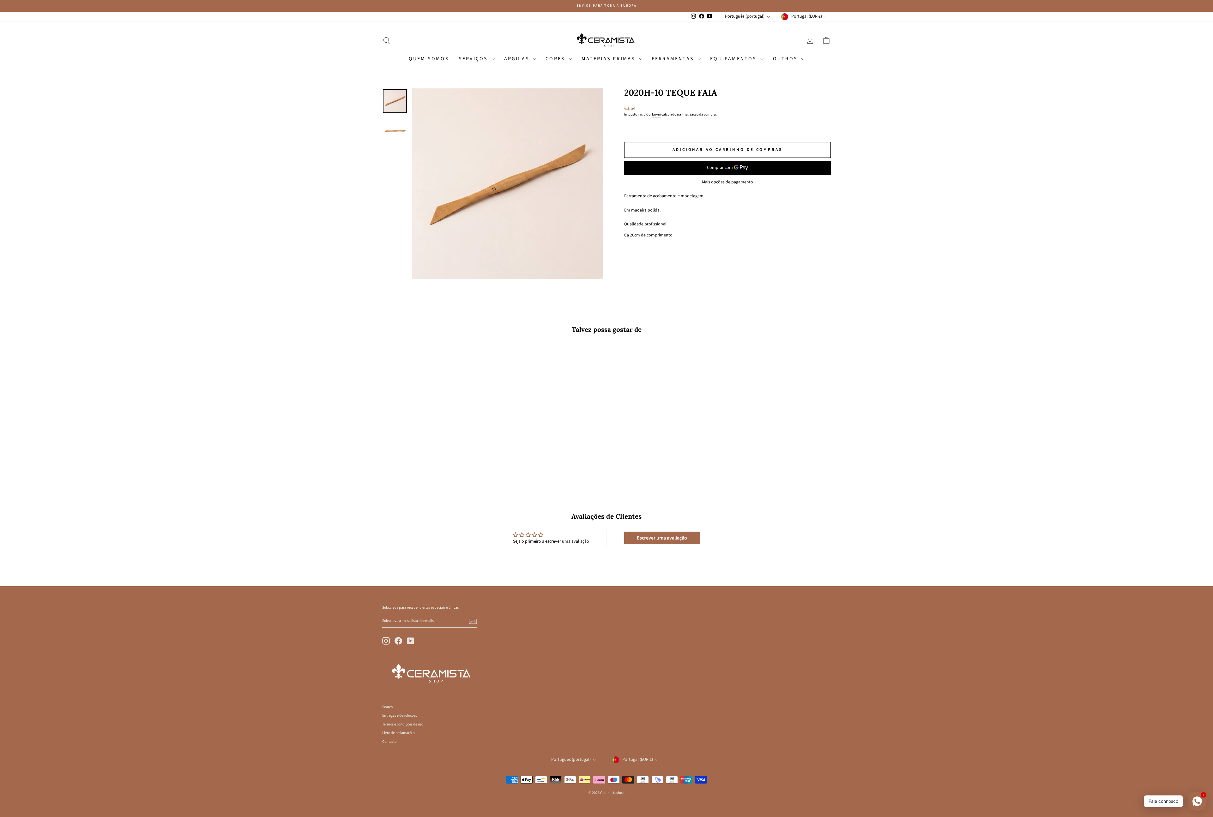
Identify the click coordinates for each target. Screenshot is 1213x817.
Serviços (474, 58)
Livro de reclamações (398, 733)
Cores (556, 58)
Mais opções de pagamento (727, 182)
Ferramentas (674, 58)
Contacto (389, 741)
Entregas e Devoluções (399, 715)
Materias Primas (609, 58)
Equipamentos (734, 58)
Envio (656, 114)
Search (387, 707)
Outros (786, 58)
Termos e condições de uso (402, 724)
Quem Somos (429, 58)
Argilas (518, 58)
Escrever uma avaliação (662, 537)
